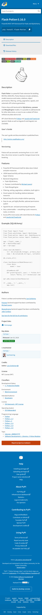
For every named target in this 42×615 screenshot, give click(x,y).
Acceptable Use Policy (20, 548)
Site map (21, 579)
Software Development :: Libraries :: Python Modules (22, 436)
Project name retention (20, 477)
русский (13, 602)
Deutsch (22, 600)
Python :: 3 (8, 421)
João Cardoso (6, 311)
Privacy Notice (20, 546)
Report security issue (21, 540)
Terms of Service (20, 537)
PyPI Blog (20, 492)
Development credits (20, 525)
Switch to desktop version (21, 589)
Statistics (21, 497)
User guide (20, 474)
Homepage (8, 325)
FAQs (21, 479)
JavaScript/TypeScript (32, 118)
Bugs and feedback (21, 515)
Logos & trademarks (21, 500)
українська (8, 600)
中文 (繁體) (37, 600)
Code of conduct (20, 543)
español (14, 598)
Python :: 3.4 (9, 425)
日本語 (26, 598)
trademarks (12, 573)
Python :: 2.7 (9, 419)
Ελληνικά (15, 600)
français (20, 598)
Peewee (4, 302)
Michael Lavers (27, 184)
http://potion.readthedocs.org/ (14, 139)
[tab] (21, 39)
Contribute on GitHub (20, 517)
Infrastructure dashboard (20, 494)
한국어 (32, 602)
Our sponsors (21, 502)
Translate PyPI (20, 520)
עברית (19, 602)
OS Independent (10, 410)
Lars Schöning (31, 298)
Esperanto (26, 602)
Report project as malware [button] (21, 443)
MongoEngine (6, 309)
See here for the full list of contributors (14, 315)
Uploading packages (20, 471)
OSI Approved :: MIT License (14, 404)
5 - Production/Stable (12, 385)
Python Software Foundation (29, 573)
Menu (35, 4)
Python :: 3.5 (9, 428)
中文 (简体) (29, 600)
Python (18, 118)
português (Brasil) (35, 598)
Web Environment (11, 392)
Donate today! (21, 567)
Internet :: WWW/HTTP (12, 434)
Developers (8, 398)
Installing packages (20, 469)
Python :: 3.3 (9, 423)
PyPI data (5, 334)
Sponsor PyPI (21, 523)
